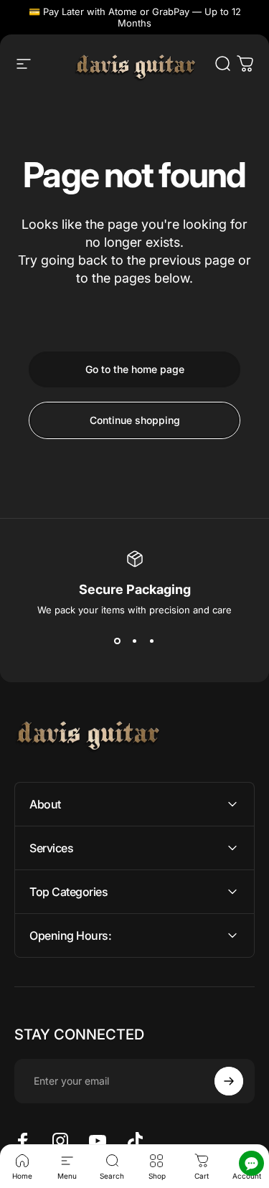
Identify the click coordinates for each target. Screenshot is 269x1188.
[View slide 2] (134, 641)
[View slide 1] (117, 641)
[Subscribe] (228, 1081)
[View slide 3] (152, 641)
